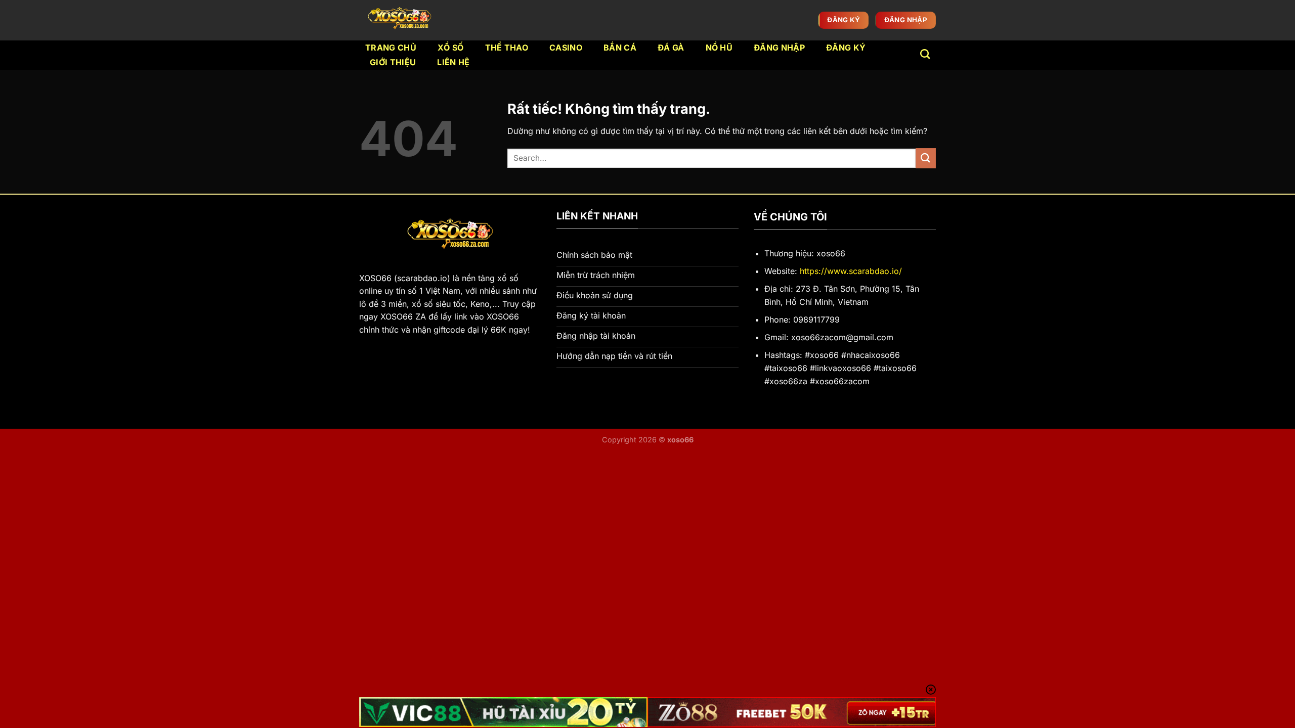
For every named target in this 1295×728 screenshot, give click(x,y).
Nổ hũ (719, 47)
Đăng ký (846, 47)
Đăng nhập (779, 47)
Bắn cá (619, 47)
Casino (565, 47)
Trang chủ (390, 47)
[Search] (925, 54)
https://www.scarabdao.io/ (851, 271)
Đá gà (671, 47)
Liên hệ (453, 62)
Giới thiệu (393, 62)
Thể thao (507, 47)
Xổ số (451, 47)
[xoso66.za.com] (401, 20)
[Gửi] (926, 158)
